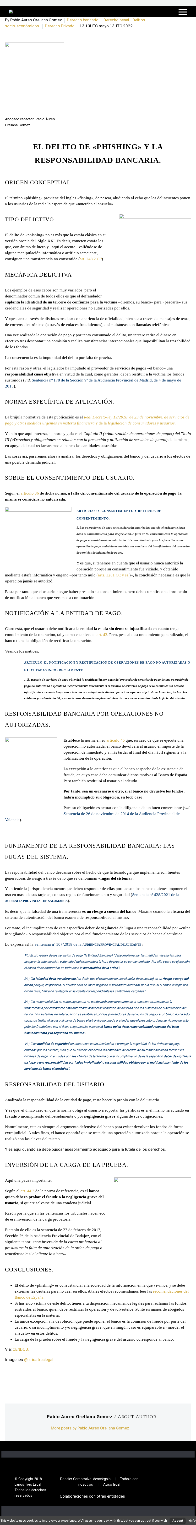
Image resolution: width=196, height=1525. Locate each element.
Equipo (94, 18)
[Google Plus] (22, 1379)
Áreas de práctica (154, 18)
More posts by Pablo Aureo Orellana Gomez (90, 1428)
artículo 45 (115, 740)
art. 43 (102, 634)
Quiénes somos (65, 18)
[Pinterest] (30, 1379)
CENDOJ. (21, 1349)
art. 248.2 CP (91, 259)
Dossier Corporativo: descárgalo (85, 1479)
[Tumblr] (37, 1379)
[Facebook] (8, 1379)
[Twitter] (15, 1379)
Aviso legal (111, 1485)
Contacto (119, 18)
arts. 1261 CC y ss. (113, 575)
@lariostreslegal (38, 1359)
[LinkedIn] (44, 1379)
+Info (192, 1520)
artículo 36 (30, 493)
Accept (177, 1520)
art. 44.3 (27, 1191)
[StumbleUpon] (51, 1379)
